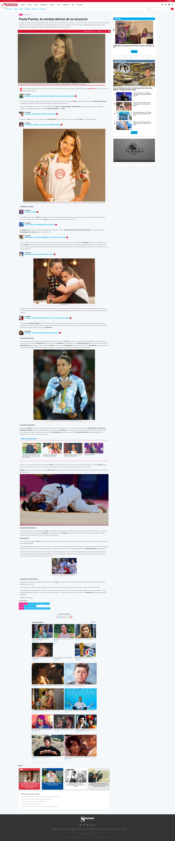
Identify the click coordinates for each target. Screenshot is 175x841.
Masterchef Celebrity (30, 606)
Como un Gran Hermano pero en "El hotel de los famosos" (34, 801)
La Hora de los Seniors (30, 212)
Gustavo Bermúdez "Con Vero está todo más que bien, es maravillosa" (37, 799)
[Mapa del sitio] (94, 824)
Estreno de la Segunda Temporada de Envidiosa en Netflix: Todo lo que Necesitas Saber (47, 318)
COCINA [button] (36, 4)
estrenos (21, 9)
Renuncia (47, 608)
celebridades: (23, 603)
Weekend (85, 829)
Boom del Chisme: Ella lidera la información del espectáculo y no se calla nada (45, 237)
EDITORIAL (51, 4)
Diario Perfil (54, 829)
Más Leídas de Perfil (120, 61)
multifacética (27, 9)
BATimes (124, 829)
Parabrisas (91, 829)
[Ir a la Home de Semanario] (87, 819)
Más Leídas (118, 19)
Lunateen (117, 829)
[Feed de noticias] (91, 824)
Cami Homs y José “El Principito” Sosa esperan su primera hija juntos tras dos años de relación (50, 96)
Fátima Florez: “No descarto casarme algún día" (32, 803)
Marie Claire (67, 829)
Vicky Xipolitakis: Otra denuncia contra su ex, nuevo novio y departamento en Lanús (40, 806)
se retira (16, 9)
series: (21, 606)
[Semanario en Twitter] (84, 824)
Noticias (61, 829)
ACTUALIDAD (79, 4)
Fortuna (74, 829)
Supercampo (99, 829)
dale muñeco (34, 9)
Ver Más (134, 51)
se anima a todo (42, 9)
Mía (112, 829)
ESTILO (58, 4)
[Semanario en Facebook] (80, 824)
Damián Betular (45, 603)
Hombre (79, 829)
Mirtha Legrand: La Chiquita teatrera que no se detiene (39, 254)
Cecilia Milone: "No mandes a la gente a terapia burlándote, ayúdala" (42, 125)
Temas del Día (9, 9)
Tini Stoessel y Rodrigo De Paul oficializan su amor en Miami (40, 114)
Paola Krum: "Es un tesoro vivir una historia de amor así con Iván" (42, 333)
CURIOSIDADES (43, 4)
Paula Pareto (31, 603)
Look (105, 829)
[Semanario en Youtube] (87, 824)
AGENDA (23, 4)
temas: (21, 608)
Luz (109, 829)
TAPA (72, 4)
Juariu (38, 603)
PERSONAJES (66, 4)
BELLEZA (29, 4)
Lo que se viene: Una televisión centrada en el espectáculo (40, 224)
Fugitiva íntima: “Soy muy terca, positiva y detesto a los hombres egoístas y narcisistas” (41, 796)
